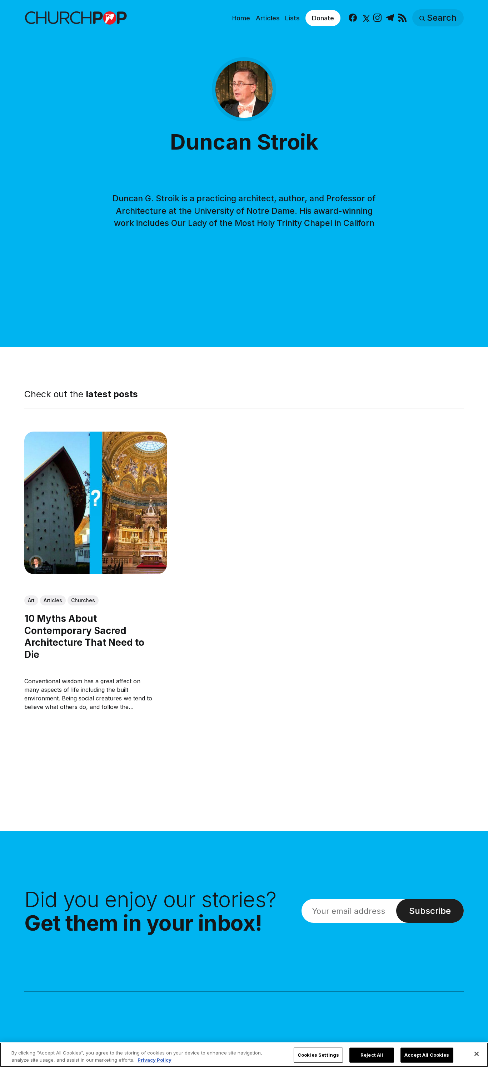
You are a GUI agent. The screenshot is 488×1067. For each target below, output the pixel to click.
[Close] (476, 1054)
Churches (83, 600)
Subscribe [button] (430, 911)
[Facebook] (353, 18)
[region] (244, 1054)
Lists (292, 18)
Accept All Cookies (426, 1055)
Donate (323, 18)
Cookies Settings (318, 1055)
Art (31, 600)
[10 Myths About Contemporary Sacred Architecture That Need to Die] (95, 503)
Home (241, 18)
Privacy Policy (154, 1059)
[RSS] (402, 18)
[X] (365, 18)
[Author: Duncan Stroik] (36, 562)
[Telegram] (390, 18)
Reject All (371, 1055)
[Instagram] (377, 18)
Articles (268, 18)
